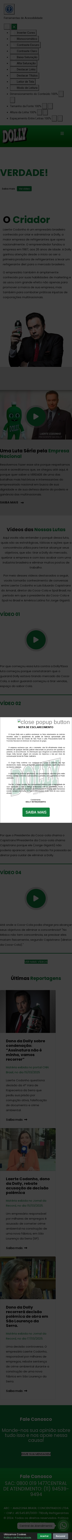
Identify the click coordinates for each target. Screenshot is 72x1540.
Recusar (60, 1536)
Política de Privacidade (17, 1537)
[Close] (44, 722)
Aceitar (44, 1536)
